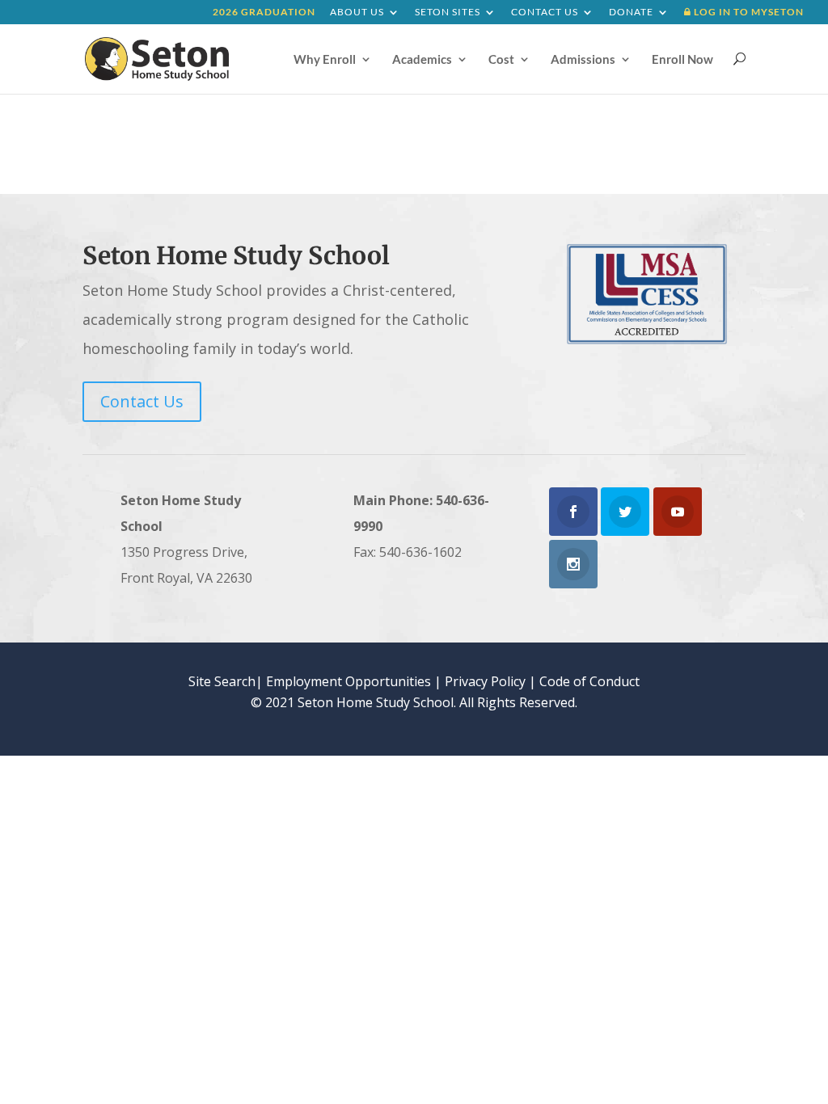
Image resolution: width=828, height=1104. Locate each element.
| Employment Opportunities (343, 681)
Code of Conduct (589, 681)
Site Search (222, 681)
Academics (422, 59)
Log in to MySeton (747, 12)
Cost (501, 59)
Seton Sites (447, 12)
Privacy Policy (485, 681)
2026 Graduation (264, 12)
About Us (357, 12)
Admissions (583, 59)
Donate (631, 12)
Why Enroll (325, 59)
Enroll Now (682, 59)
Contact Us (544, 12)
